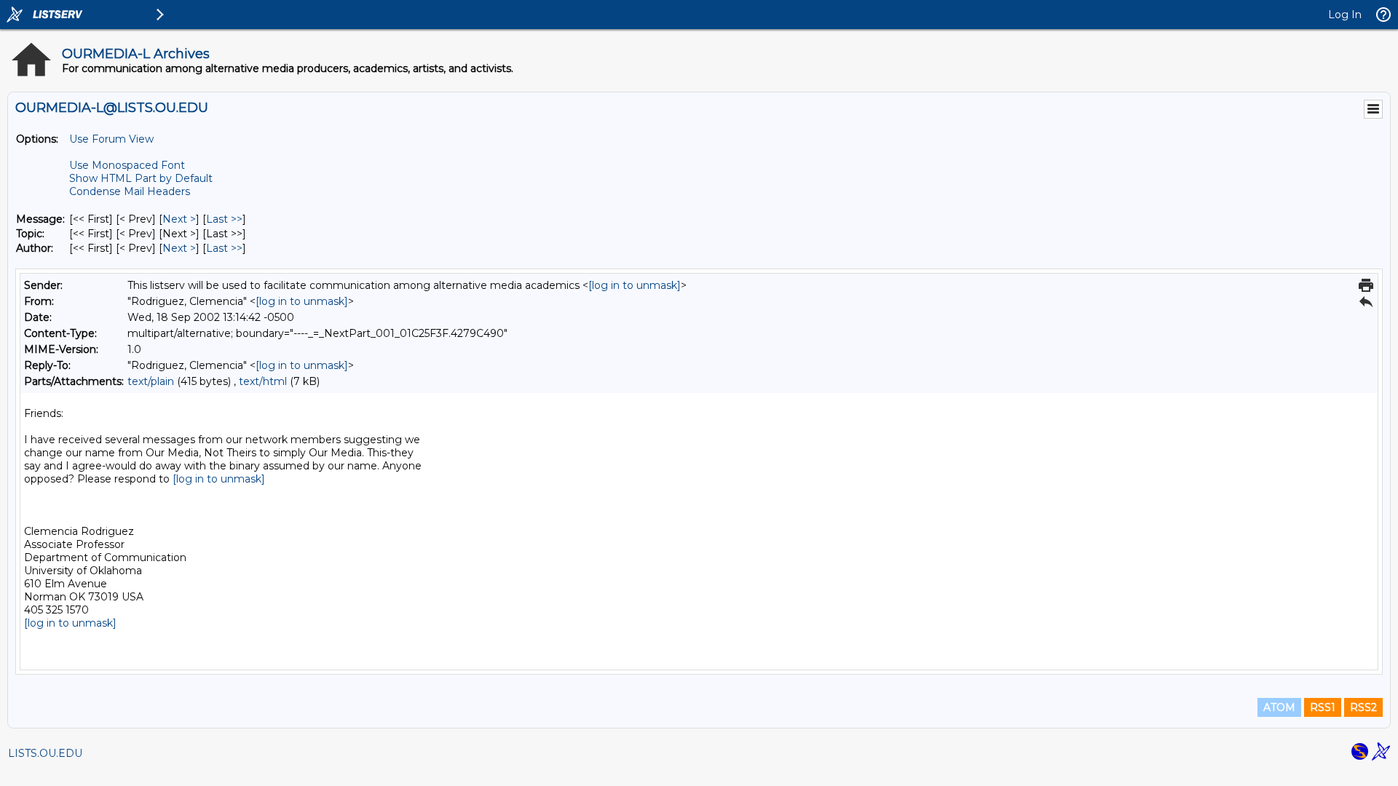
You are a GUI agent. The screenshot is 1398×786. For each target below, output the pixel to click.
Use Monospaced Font (127, 165)
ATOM (1279, 707)
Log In (1345, 14)
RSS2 (1363, 707)
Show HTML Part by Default (141, 178)
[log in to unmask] (634, 285)
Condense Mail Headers (129, 191)
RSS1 (1322, 707)
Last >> (224, 219)
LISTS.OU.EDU (45, 753)
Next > (179, 219)
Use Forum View (111, 139)
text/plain (150, 381)
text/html (263, 381)
